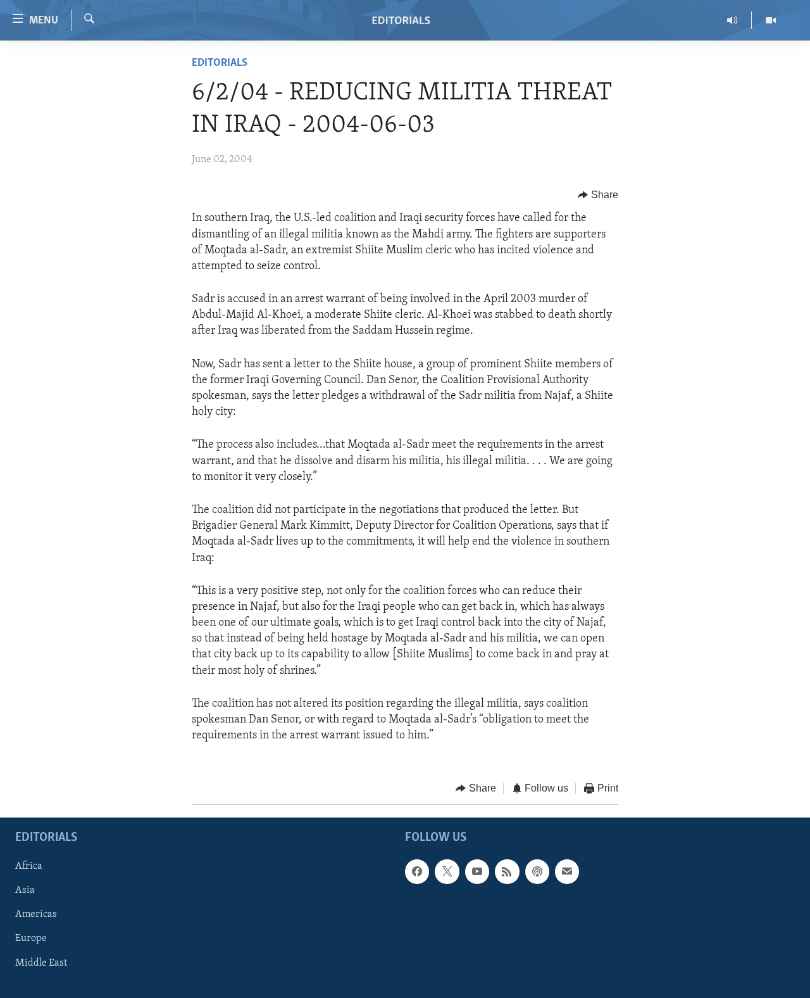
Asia (25, 890)
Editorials (219, 63)
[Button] (598, 195)
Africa (28, 866)
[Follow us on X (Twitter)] (447, 871)
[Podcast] (537, 871)
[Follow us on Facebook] (417, 871)
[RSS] (507, 871)
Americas (36, 914)
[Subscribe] (567, 871)
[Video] (771, 20)
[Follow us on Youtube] (477, 871)
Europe (31, 938)
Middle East (41, 962)
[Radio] (732, 20)
